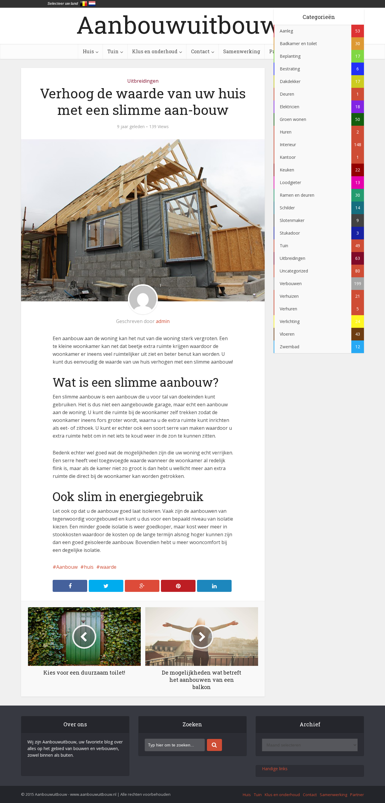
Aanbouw (67, 567)
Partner (357, 794)
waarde (108, 567)
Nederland (92, 3)
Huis (88, 51)
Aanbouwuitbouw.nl (192, 24)
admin (163, 321)
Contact (200, 51)
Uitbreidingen (143, 81)
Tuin (113, 51)
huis (89, 567)
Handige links (275, 768)
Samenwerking (241, 51)
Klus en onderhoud (154, 51)
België (83, 3)
